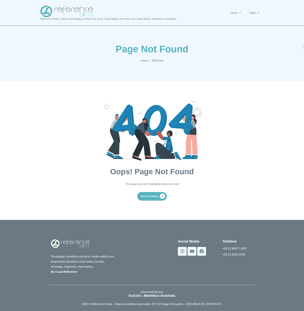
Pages (252, 12)
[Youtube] (192, 251)
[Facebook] (201, 251)
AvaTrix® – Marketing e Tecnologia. (152, 295)
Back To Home (149, 196)
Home (234, 12)
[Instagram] (182, 251)
